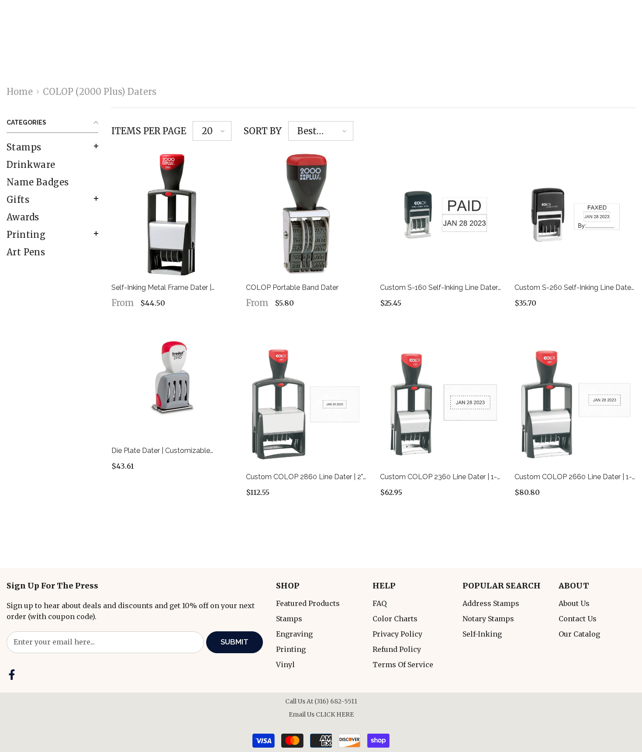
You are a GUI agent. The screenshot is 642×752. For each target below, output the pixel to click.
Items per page (148, 130)
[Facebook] (12, 675)
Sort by (263, 130)
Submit (235, 641)
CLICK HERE (335, 714)
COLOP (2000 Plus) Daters (99, 91)
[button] (52, 146)
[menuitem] (52, 147)
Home (20, 91)
